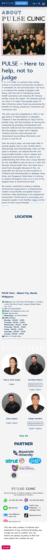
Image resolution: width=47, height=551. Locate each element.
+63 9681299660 (12, 309)
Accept (6, 547)
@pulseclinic (11, 313)
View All (23, 435)
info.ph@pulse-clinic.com (16, 311)
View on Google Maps (12, 336)
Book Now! (21, 3)
